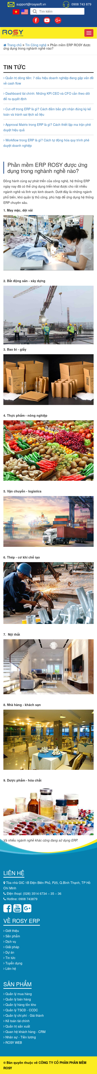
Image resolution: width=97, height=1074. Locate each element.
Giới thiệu (12, 930)
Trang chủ (14, 45)
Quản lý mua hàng (18, 993)
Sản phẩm (12, 936)
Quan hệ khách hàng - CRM (25, 1031)
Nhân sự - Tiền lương (20, 1037)
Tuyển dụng (13, 963)
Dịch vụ (10, 941)
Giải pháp (12, 947)
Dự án (9, 952)
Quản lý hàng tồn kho (20, 1004)
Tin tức (10, 957)
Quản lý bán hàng (18, 999)
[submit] (34, 11)
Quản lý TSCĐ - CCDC (21, 1010)
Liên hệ (10, 968)
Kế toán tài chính (17, 1021)
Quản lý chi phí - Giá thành (24, 1015)
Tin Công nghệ (35, 45)
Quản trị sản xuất (17, 1026)
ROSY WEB (13, 1042)
